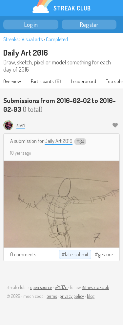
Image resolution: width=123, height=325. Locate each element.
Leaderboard (83, 81)
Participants (42, 81)
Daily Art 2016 (25, 52)
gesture (105, 254)
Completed (57, 39)
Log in (31, 24)
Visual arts (32, 39)
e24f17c (61, 287)
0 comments (23, 254)
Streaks (10, 39)
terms (52, 296)
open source (41, 287)
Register (89, 24)
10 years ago (20, 153)
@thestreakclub (95, 287)
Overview (12, 81)
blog (90, 296)
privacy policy (72, 296)
